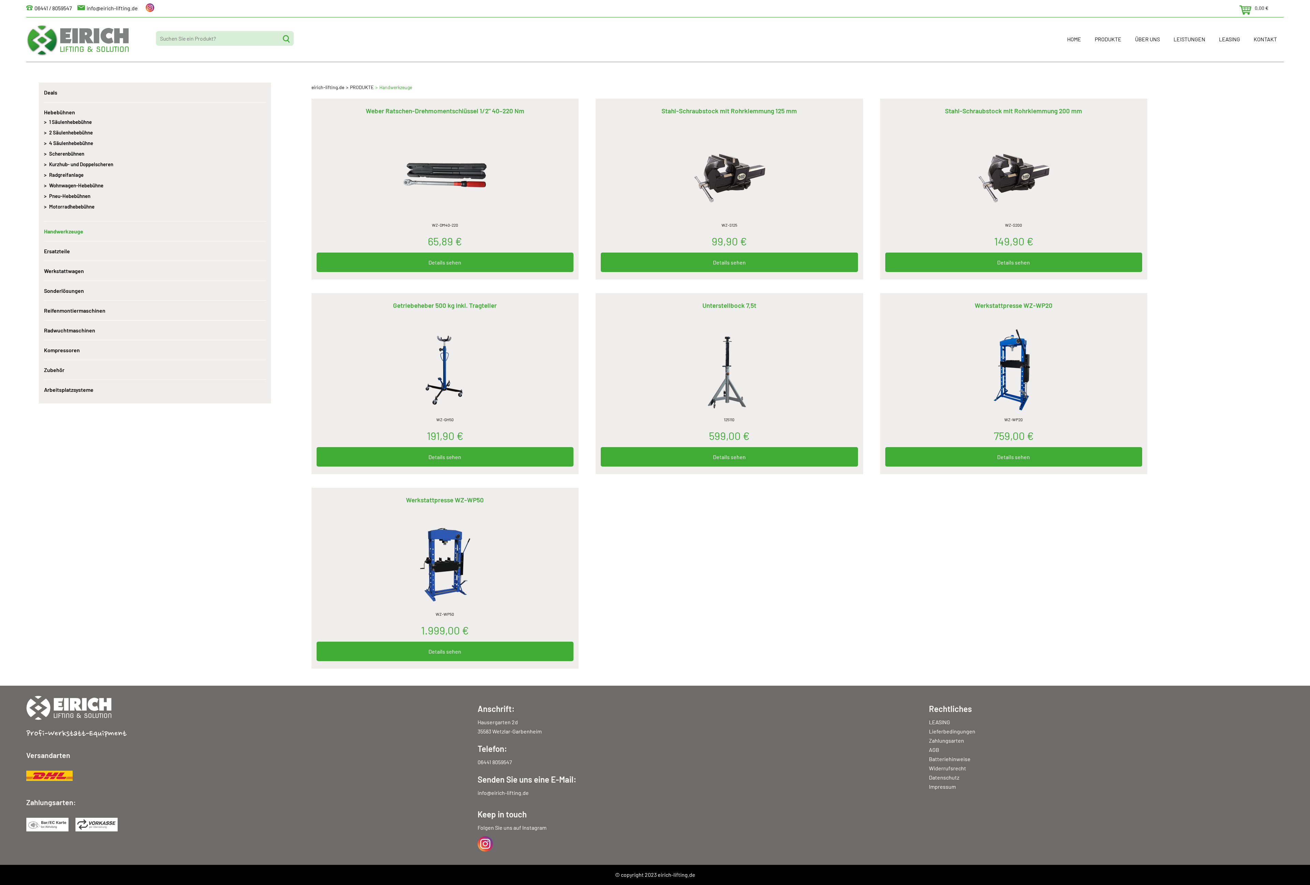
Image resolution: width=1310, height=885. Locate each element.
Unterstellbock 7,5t (729, 305)
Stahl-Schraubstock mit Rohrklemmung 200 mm (1013, 111)
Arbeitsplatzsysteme (68, 389)
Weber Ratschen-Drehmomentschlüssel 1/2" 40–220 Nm (445, 111)
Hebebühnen (59, 112)
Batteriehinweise (950, 759)
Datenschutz (944, 777)
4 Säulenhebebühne (71, 143)
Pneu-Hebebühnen (69, 196)
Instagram (534, 827)
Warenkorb (1245, 10)
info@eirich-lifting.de (112, 8)
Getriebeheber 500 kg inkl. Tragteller (445, 305)
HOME (1074, 39)
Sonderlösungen (64, 290)
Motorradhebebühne (71, 206)
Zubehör (54, 370)
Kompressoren (62, 350)
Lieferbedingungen (952, 731)
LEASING (1229, 39)
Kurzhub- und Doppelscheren (81, 164)
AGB (934, 749)
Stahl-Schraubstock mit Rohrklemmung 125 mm (729, 111)
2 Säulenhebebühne (71, 132)
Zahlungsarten (946, 740)
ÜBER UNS (1147, 39)
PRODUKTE (1108, 39)
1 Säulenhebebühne (70, 122)
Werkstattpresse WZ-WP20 (1013, 305)
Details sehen (444, 262)
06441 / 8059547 (53, 8)
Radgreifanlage (66, 175)
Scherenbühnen (66, 154)
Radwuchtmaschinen (69, 330)
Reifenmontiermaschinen (74, 310)
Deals (50, 92)
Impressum (942, 786)
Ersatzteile (57, 251)
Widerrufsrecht (947, 768)
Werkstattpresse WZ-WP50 (445, 500)
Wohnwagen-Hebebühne (76, 185)
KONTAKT (1265, 39)
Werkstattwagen (64, 271)
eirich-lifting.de (327, 87)
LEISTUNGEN (1189, 39)
